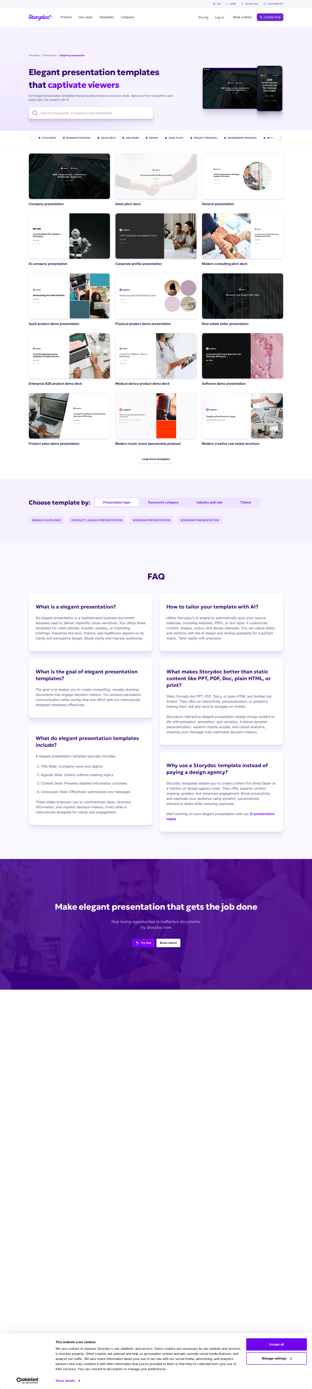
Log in (219, 17)
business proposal (78, 137)
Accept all (276, 1344)
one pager (132, 137)
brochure (273, 137)
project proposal (205, 137)
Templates (34, 55)
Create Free (272, 17)
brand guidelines (46, 520)
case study (176, 137)
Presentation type (116, 502)
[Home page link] (40, 17)
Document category (163, 502)
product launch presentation (96, 520)
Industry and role (209, 502)
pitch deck (49, 137)
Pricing (203, 17)
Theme (245, 502)
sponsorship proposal (242, 137)
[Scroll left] (32, 138)
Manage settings (274, 1358)
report (153, 137)
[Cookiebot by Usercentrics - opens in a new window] (27, 1381)
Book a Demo (242, 17)
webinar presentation (151, 520)
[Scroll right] (280, 138)
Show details (65, 1380)
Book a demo (168, 942)
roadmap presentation (200, 520)
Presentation (50, 55)
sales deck (108, 137)
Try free (146, 942)
